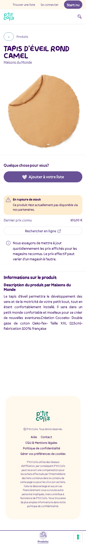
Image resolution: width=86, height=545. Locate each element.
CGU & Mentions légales (41, 443)
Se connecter (49, 5)
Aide (34, 437)
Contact (46, 437)
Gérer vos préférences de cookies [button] (43, 454)
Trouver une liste (24, 5)
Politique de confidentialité (41, 448)
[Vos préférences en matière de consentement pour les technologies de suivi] (78, 537)
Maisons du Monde (18, 62)
